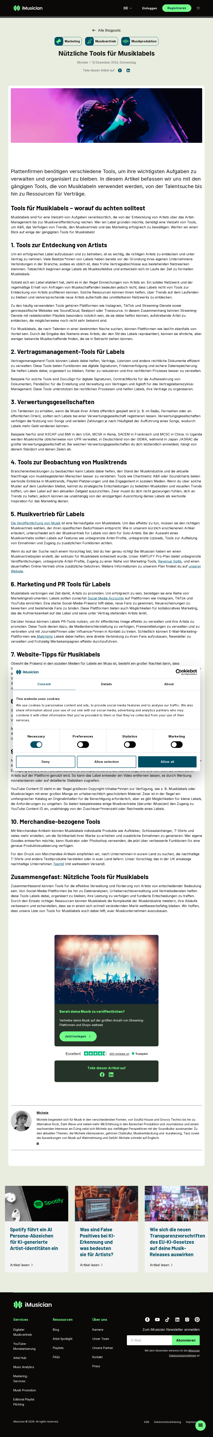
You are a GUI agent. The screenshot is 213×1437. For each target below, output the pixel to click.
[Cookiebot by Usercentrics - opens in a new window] (179, 672)
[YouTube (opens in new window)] (157, 1319)
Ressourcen (63, 1319)
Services (20, 1319)
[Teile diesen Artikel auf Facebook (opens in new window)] (120, 70)
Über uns (99, 1319)
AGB (146, 1422)
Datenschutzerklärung (167, 1422)
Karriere (97, 1329)
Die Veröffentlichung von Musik (36, 523)
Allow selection (106, 762)
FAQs (56, 1357)
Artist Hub (19, 1358)
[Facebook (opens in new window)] (147, 1319)
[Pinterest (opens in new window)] (197, 1319)
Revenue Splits (170, 561)
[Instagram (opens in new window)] (187, 1319)
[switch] (83, 744)
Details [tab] (106, 684)
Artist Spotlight (62, 1338)
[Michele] (21, 1127)
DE (126, 8)
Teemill (58, 864)
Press (96, 1366)
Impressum (193, 1422)
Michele (82, 62)
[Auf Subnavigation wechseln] (198, 8)
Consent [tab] (44, 684)
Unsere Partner (102, 1348)
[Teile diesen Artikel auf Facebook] (102, 1074)
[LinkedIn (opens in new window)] (177, 1319)
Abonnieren (186, 1340)
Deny (46, 762)
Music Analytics (23, 1367)
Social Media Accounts (106, 598)
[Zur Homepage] (27, 8)
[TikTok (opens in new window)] (167, 1319)
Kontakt (97, 1357)
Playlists (58, 1348)
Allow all (167, 762)
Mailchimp (45, 636)
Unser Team (100, 1338)
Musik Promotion (24, 1390)
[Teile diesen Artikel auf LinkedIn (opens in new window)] (128, 70)
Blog (56, 1329)
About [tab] (169, 684)
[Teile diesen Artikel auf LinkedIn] (111, 1074)
